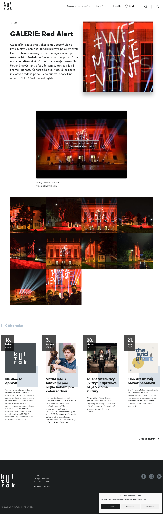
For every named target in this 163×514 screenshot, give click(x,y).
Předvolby (150, 506)
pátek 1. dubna (93, 406)
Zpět (15, 23)
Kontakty (117, 5)
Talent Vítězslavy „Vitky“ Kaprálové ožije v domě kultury (102, 385)
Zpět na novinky (147, 438)
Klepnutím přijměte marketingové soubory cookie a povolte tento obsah (81, 144)
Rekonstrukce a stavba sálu (78, 5)
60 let (131, 5)
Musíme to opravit (13, 381)
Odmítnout (130, 506)
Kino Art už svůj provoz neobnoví (141, 381)
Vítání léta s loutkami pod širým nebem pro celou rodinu (60, 385)
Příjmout (111, 506)
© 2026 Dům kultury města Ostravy (17, 507)
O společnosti (101, 5)
